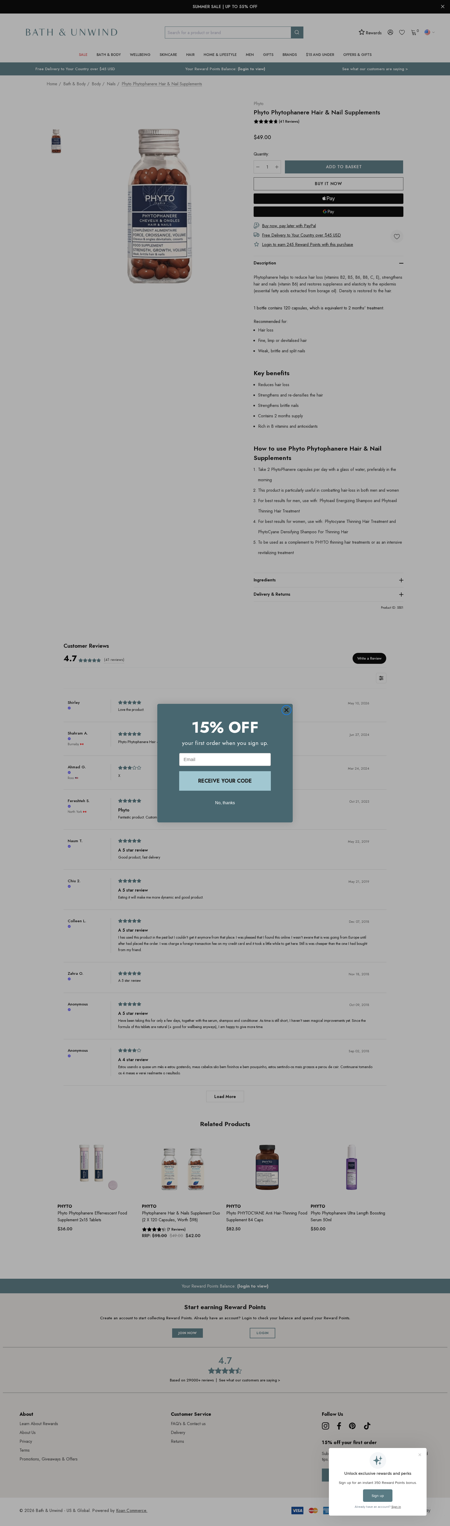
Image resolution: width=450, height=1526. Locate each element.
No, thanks (225, 803)
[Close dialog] (286, 710)
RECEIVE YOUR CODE (225, 781)
